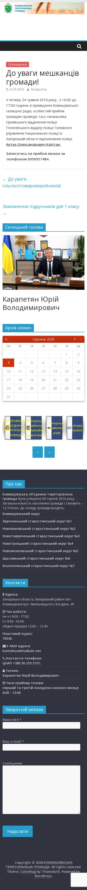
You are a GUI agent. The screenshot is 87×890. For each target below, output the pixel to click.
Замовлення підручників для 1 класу (41, 210)
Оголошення (17, 64)
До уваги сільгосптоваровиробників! (32, 182)
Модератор (39, 89)
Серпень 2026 (43, 339)
